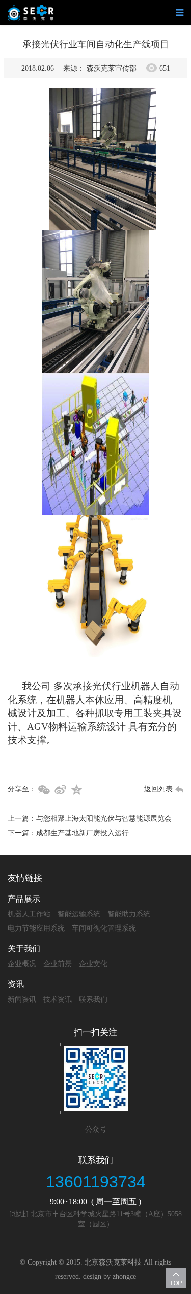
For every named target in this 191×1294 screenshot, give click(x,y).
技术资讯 (57, 999)
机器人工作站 (29, 914)
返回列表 (158, 789)
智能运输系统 (79, 914)
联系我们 (93, 999)
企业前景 (57, 964)
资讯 (16, 984)
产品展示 (24, 898)
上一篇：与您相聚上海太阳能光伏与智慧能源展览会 (90, 818)
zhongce (124, 1276)
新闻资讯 (22, 999)
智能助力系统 (128, 914)
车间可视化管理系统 (104, 928)
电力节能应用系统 (36, 928)
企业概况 (22, 964)
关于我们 (24, 948)
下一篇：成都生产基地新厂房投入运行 (68, 833)
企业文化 (93, 964)
